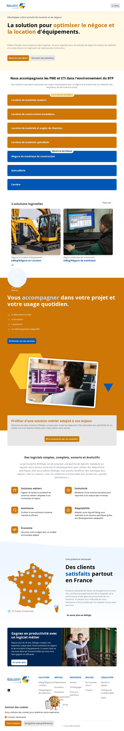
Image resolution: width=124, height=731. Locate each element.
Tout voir (106, 202)
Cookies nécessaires (17, 717)
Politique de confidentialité (107, 691)
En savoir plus (19, 662)
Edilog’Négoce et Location (26, 260)
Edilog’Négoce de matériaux (79, 260)
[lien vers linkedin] (8, 690)
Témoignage (75, 687)
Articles (73, 682)
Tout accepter (13, 723)
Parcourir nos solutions (43, 58)
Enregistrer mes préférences (39, 723)
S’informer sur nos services (22, 341)
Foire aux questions (74, 693)
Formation (59, 687)
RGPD (103, 697)
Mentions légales (105, 684)
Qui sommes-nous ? (91, 684)
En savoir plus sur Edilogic (79, 615)
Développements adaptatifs (62, 698)
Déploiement (60, 682)
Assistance (59, 692)
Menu (116, 6)
